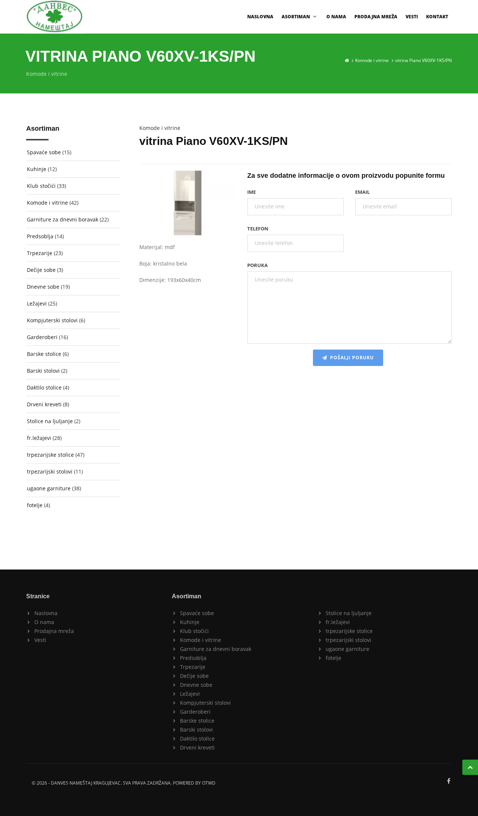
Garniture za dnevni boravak (62, 219)
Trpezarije (39, 253)
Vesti (412, 16)
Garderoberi (42, 337)
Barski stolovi (43, 370)
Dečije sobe (41, 269)
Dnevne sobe (43, 286)
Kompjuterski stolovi (52, 320)
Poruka (257, 265)
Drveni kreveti (44, 404)
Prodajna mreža (375, 16)
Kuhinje (36, 169)
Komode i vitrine (372, 60)
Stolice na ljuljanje (50, 421)
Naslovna (260, 16)
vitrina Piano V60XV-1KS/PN (423, 60)
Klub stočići (41, 185)
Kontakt (437, 16)
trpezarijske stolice (50, 454)
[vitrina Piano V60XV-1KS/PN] (187, 204)
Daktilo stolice (44, 387)
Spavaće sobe (44, 152)
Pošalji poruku (350, 357)
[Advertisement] (295, 428)
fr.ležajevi (39, 437)
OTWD (208, 783)
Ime (251, 192)
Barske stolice (44, 353)
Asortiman (296, 16)
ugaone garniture (49, 488)
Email (362, 192)
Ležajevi (37, 303)
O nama (336, 16)
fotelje (35, 505)
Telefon (258, 228)
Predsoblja (40, 236)
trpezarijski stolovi (49, 471)
